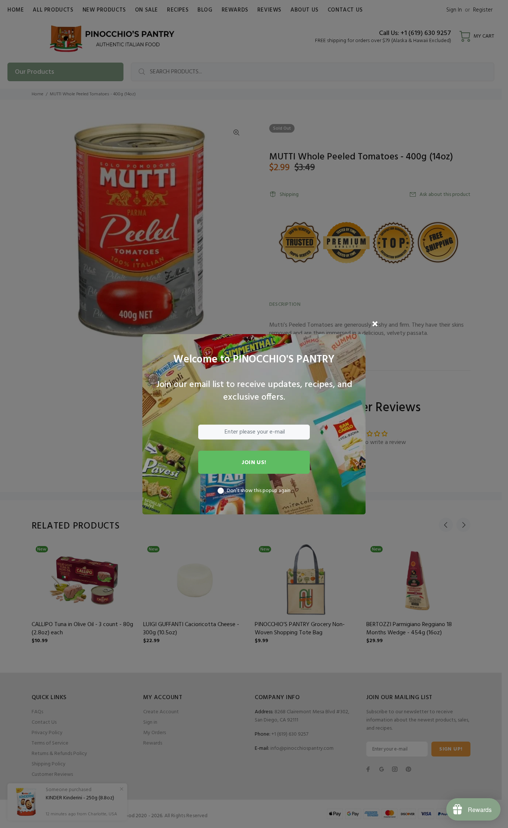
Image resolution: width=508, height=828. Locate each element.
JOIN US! (254, 462)
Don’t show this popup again (258, 491)
